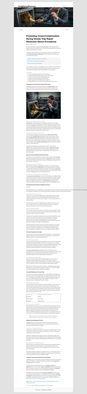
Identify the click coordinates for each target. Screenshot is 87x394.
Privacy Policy (29, 25)
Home (20, 25)
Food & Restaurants (37, 385)
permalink (51, 385)
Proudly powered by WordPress (46, 389)
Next (67, 29)
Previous (20, 29)
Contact (24, 25)
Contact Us (28, 186)
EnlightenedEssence (27, 6)
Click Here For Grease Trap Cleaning (35, 61)
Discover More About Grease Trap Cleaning (36, 58)
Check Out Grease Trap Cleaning (34, 63)
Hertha (43, 385)
